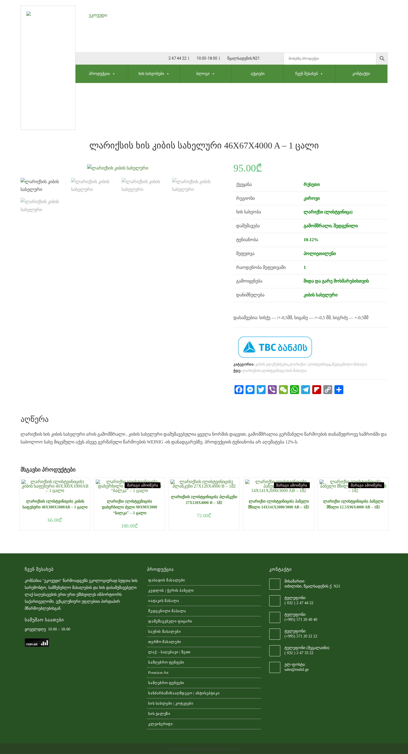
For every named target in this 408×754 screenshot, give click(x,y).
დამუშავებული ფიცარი (170, 621)
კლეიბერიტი (160, 724)
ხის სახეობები (151, 74)
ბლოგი (203, 74)
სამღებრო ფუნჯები (166, 662)
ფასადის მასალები (166, 580)
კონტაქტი (361, 74)
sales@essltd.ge (296, 669)
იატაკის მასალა (163, 601)
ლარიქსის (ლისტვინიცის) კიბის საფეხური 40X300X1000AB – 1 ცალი (54, 504)
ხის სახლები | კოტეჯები (170, 703)
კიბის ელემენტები (271, 364)
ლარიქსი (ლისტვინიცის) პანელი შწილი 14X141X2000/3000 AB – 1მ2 (278, 504)
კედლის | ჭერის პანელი (171, 590)
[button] (112, 74)
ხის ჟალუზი (159, 714)
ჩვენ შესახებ (306, 74)
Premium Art (158, 672)
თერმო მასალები (164, 642)
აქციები (258, 74)
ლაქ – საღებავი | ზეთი (169, 652)
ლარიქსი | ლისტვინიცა (309, 364)
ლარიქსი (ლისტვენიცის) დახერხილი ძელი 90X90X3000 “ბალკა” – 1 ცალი (129, 507)
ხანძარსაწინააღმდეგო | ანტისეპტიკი (184, 693)
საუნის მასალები (164, 631)
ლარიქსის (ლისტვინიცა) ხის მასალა (274, 371)
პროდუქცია (99, 74)
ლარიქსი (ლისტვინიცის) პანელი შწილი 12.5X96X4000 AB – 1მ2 (353, 504)
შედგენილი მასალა (349, 364)
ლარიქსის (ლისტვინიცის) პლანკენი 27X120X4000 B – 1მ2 (204, 500)
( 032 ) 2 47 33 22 (298, 653)
